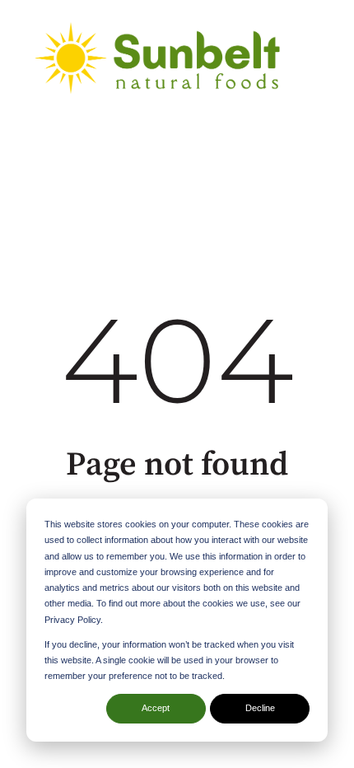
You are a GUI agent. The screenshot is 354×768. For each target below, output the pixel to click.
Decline (260, 708)
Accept (156, 708)
